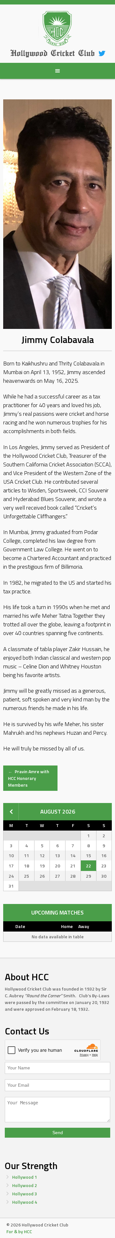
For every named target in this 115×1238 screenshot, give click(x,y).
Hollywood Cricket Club (52, 52)
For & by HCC (19, 1231)
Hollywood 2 (24, 1185)
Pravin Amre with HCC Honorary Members (28, 778)
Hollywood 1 (24, 1177)
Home (67, 926)
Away (83, 926)
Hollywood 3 (24, 1193)
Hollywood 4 (24, 1202)
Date (20, 926)
